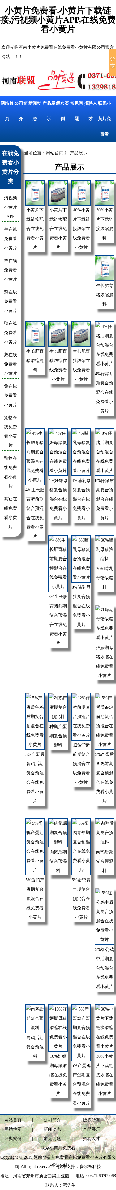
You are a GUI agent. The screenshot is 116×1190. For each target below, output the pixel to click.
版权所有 (91, 1120)
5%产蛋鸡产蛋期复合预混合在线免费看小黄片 (81, 1084)
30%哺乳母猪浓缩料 (104, 578)
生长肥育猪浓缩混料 (104, 295)
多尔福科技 (90, 1166)
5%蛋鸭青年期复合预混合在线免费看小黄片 (81, 899)
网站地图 (13, 1129)
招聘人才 (91, 1138)
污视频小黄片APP (10, 207)
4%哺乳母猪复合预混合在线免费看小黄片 (81, 499)
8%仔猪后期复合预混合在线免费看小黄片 (104, 499)
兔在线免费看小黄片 (10, 395)
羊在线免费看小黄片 (10, 270)
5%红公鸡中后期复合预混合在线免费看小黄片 (104, 968)
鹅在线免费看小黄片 (10, 364)
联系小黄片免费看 (104, 119)
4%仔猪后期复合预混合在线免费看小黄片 (104, 392)
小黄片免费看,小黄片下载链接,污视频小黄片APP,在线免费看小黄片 (58, 20)
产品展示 (91, 1129)
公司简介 (52, 1120)
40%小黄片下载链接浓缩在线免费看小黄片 (81, 229)
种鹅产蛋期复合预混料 (58, 735)
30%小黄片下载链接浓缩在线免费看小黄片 (104, 1075)
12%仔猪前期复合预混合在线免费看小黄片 (81, 764)
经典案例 (13, 1138)
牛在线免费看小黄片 (10, 238)
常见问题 (52, 1138)
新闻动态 (52, 1129)
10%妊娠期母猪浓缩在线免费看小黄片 (58, 1075)
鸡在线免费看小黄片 (10, 301)
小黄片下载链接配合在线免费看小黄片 (35, 229)
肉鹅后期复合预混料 (58, 861)
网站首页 (54, 153)
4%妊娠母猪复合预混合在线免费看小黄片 (58, 499)
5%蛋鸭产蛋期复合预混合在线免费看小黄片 (34, 899)
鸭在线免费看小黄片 (10, 332)
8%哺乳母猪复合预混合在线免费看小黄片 (81, 606)
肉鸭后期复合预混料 (104, 861)
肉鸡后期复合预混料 (35, 1047)
